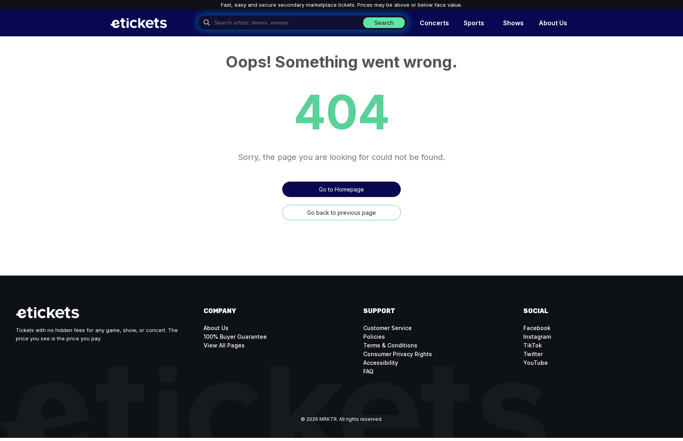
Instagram (537, 336)
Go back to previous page (341, 212)
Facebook (537, 328)
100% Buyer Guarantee (235, 336)
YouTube (535, 362)
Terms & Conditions (390, 345)
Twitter (533, 354)
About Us (216, 328)
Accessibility (380, 362)
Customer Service (387, 328)
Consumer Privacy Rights (397, 354)
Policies (374, 336)
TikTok (532, 345)
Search (384, 22)
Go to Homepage (341, 189)
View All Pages (224, 345)
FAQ (368, 371)
